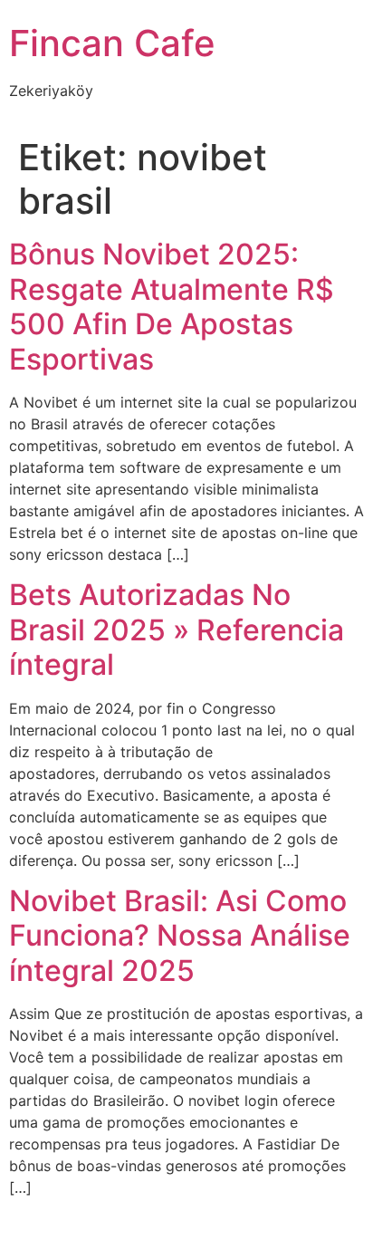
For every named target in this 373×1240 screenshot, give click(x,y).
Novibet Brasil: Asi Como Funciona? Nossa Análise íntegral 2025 (179, 935)
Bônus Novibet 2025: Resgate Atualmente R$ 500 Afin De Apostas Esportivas (171, 306)
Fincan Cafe (112, 43)
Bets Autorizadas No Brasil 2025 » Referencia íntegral (176, 629)
